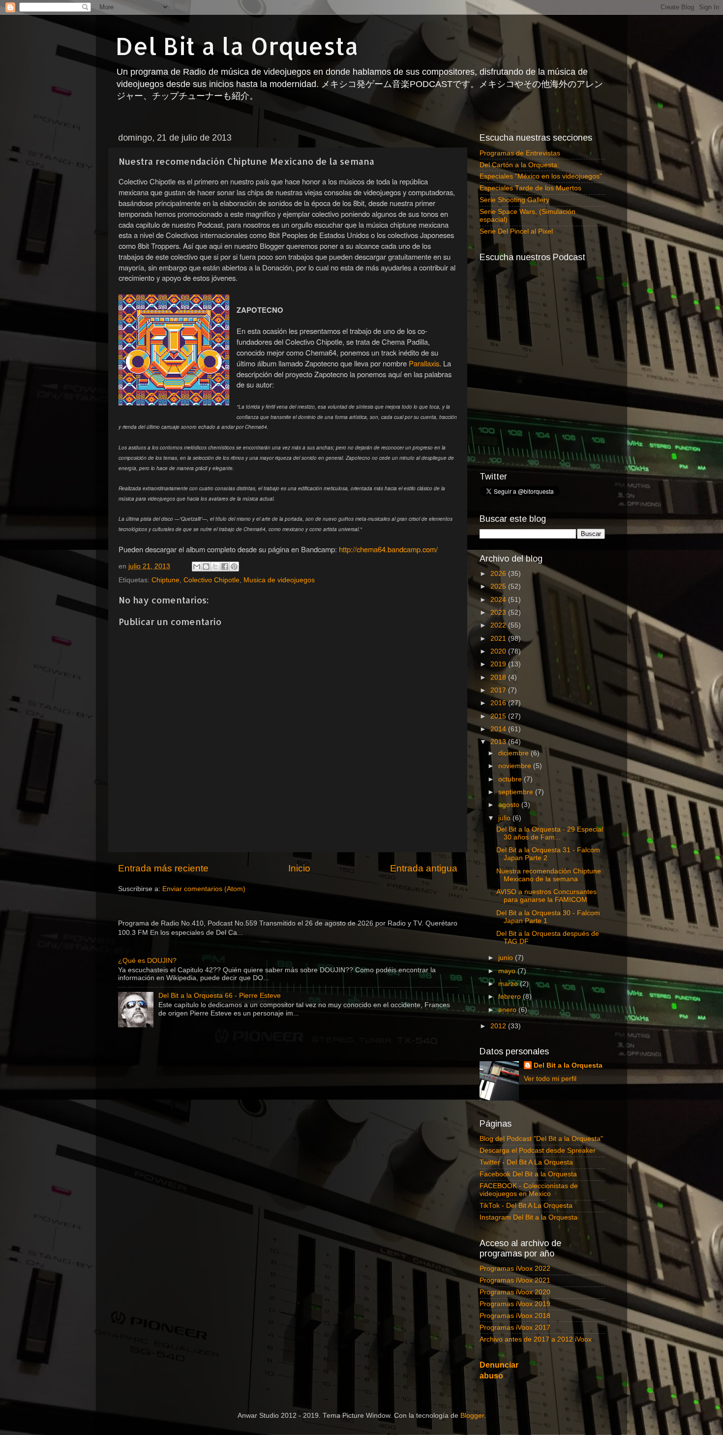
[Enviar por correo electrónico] (197, 566)
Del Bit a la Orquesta (237, 45)
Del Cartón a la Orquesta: (519, 165)
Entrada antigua (423, 868)
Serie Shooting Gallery (514, 200)
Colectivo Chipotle (211, 580)
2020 (499, 651)
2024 (499, 599)
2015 (499, 716)
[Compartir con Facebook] (225, 566)
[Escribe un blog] (206, 566)
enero (508, 1010)
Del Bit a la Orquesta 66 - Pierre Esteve (219, 995)
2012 (499, 1026)
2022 (499, 625)
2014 (499, 729)
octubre (511, 779)
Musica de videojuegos (279, 580)
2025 (499, 586)
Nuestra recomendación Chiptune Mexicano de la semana (548, 875)
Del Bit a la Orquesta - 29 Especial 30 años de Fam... (549, 833)
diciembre (514, 753)
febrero (510, 996)
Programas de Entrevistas (520, 153)
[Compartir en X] (215, 566)
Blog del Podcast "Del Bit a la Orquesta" (541, 1138)
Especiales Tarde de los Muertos (530, 188)
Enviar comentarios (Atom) (203, 889)
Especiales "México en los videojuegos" (541, 176)
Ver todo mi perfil (550, 1078)
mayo (507, 971)
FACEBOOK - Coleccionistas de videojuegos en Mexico (529, 1189)
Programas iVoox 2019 (515, 1304)
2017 (499, 690)
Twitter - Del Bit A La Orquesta (526, 1162)
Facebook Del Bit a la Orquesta (528, 1174)
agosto (509, 804)
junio (506, 957)
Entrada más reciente (163, 868)
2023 (499, 612)
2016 (499, 703)
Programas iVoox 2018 (515, 1315)
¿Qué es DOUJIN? (147, 960)
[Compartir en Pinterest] (234, 566)
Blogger (472, 1415)
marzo (509, 983)
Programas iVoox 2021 (515, 1280)
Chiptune (165, 580)
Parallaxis (424, 363)
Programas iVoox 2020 (515, 1292)
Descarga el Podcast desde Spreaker (538, 1150)
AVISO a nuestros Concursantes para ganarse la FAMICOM (546, 895)
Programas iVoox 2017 (515, 1327)
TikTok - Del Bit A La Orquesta (526, 1205)
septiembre (516, 792)
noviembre (515, 766)
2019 (499, 664)
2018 (499, 677)
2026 (499, 573)
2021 (499, 638)
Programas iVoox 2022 (515, 1268)
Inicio (299, 868)
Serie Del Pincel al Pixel (516, 231)
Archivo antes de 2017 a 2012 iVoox (536, 1339)
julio (505, 818)
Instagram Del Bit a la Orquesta (528, 1217)
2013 (499, 742)
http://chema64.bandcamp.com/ (388, 549)
